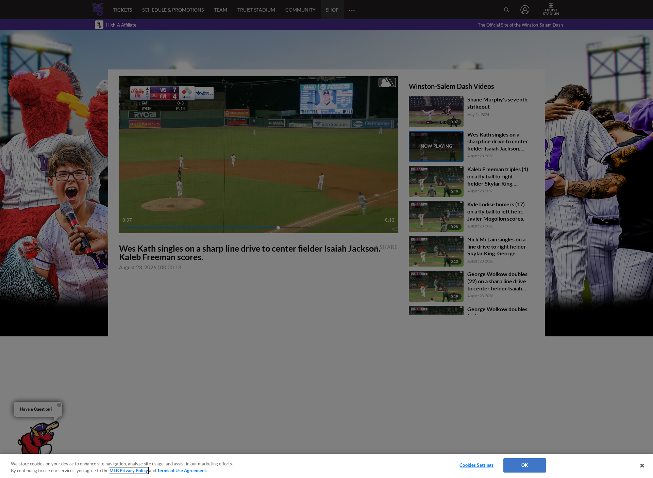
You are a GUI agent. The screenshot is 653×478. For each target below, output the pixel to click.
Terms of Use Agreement (181, 470)
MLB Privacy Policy (129, 470)
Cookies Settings (476, 465)
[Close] (642, 465)
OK (524, 465)
